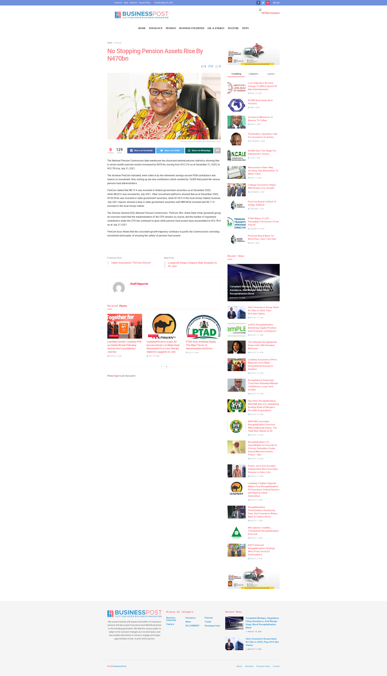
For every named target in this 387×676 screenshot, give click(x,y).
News (245, 28)
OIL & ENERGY (216, 28)
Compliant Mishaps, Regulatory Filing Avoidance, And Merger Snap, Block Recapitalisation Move (250, 290)
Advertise (133, 3)
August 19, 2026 (238, 298)
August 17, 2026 (256, 318)
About (126, 3)
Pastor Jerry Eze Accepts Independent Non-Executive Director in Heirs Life (263, 469)
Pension (171, 28)
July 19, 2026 (153, 356)
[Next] (166, 367)
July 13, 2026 (193, 353)
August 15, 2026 (256, 352)
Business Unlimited (191, 28)
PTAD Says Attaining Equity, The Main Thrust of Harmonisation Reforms (201, 345)
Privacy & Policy (144, 3)
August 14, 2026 (256, 373)
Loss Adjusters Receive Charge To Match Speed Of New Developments (262, 86)
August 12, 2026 (256, 459)
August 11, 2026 (256, 476)
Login (277, 3)
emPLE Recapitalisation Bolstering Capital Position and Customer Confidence (262, 327)
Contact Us (118, 3)
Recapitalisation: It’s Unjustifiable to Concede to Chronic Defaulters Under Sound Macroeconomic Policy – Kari (262, 448)
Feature (233, 28)
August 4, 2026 (115, 356)
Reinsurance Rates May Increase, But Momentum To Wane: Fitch (263, 170)
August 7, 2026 (255, 521)
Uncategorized (212, 625)
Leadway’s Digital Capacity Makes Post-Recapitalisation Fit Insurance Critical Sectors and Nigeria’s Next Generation (263, 489)
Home (142, 28)
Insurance (156, 28)
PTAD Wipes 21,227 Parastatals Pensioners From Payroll (263, 221)
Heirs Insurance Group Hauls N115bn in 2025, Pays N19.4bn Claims (263, 310)
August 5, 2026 (255, 559)
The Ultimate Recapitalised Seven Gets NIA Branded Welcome (262, 345)
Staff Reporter (139, 283)
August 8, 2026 (255, 500)
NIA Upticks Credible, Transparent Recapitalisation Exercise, (263, 530)
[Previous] (161, 367)
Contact (276, 666)
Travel (208, 622)
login (116, 376)
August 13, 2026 (256, 435)
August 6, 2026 (255, 538)
